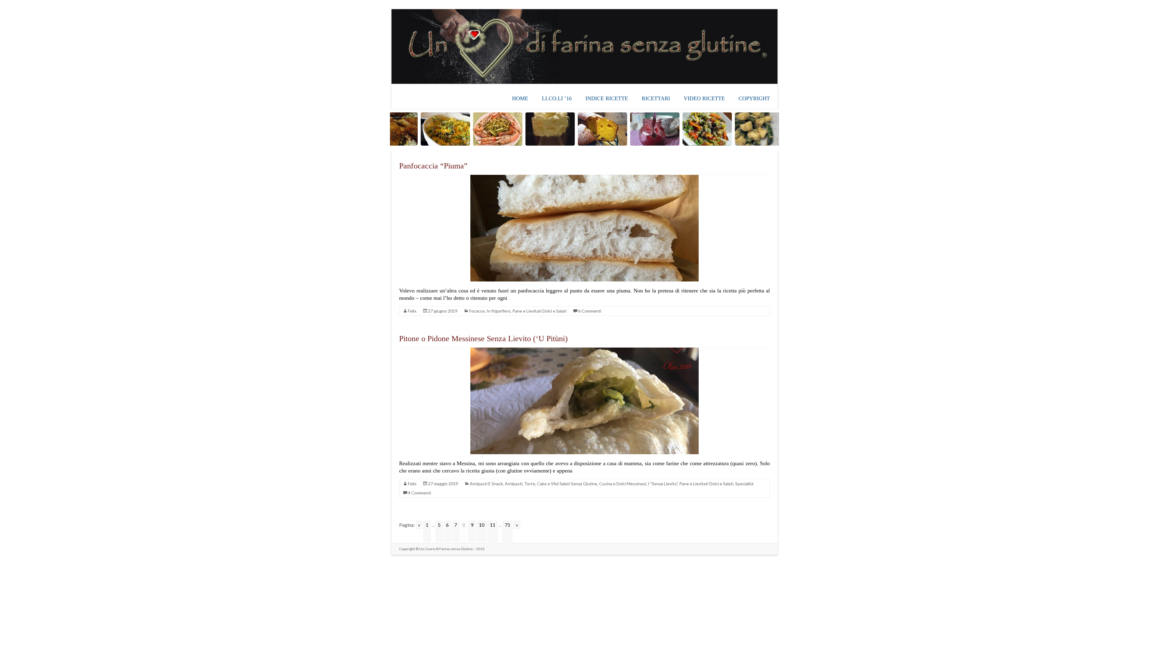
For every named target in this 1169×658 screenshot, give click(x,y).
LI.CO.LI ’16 (557, 98)
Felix (412, 310)
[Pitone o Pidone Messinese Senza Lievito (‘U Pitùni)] (584, 350)
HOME (520, 98)
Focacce (477, 310)
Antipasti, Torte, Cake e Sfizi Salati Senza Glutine (551, 483)
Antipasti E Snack (486, 483)
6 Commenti (589, 310)
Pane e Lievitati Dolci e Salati (539, 310)
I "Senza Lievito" (662, 483)
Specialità (744, 483)
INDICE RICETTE (606, 98)
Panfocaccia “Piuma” (433, 165)
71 (507, 525)
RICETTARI (656, 98)
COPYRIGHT (754, 98)
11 (492, 525)
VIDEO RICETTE (704, 98)
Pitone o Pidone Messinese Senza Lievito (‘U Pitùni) (483, 338)
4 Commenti (419, 492)
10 (481, 525)
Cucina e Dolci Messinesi (622, 483)
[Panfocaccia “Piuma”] (584, 178)
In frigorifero (498, 310)
